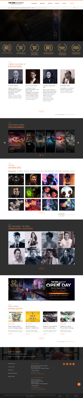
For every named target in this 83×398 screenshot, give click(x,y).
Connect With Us (70, 352)
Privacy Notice (59, 395)
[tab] (40, 301)
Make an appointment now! (40, 7)
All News (41, 338)
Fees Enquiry (70, 355)
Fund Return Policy (76, 395)
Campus (72, 3)
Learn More (11, 151)
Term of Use (67, 395)
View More (41, 111)
